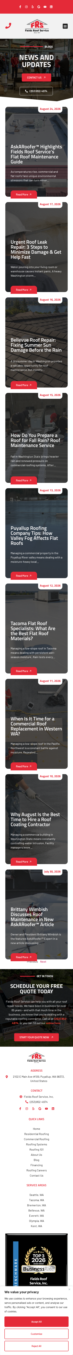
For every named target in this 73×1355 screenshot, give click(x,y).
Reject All (36, 1346)
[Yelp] (33, 1109)
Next (43, 961)
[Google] (40, 1109)
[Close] (69, 1289)
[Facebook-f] (20, 1109)
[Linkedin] (53, 1109)
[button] (65, 26)
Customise (36, 1334)
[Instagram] (27, 1109)
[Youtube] (46, 1109)
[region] (36, 1320)
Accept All (36, 1321)
